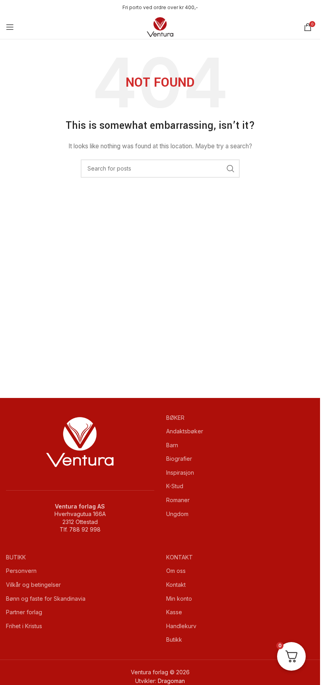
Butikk (174, 639)
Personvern (21, 570)
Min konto (179, 598)
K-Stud (174, 486)
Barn (172, 445)
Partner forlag (24, 612)
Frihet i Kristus (24, 626)
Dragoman (171, 680)
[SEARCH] (230, 168)
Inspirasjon (180, 472)
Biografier (179, 458)
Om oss (176, 570)
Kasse (174, 612)
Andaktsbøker (184, 431)
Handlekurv (181, 626)
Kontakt (176, 584)
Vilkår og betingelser (33, 584)
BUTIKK (16, 557)
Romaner (178, 500)
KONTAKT (179, 557)
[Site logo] (160, 26)
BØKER (175, 417)
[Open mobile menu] (10, 27)
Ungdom (177, 513)
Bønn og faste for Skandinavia (45, 598)
